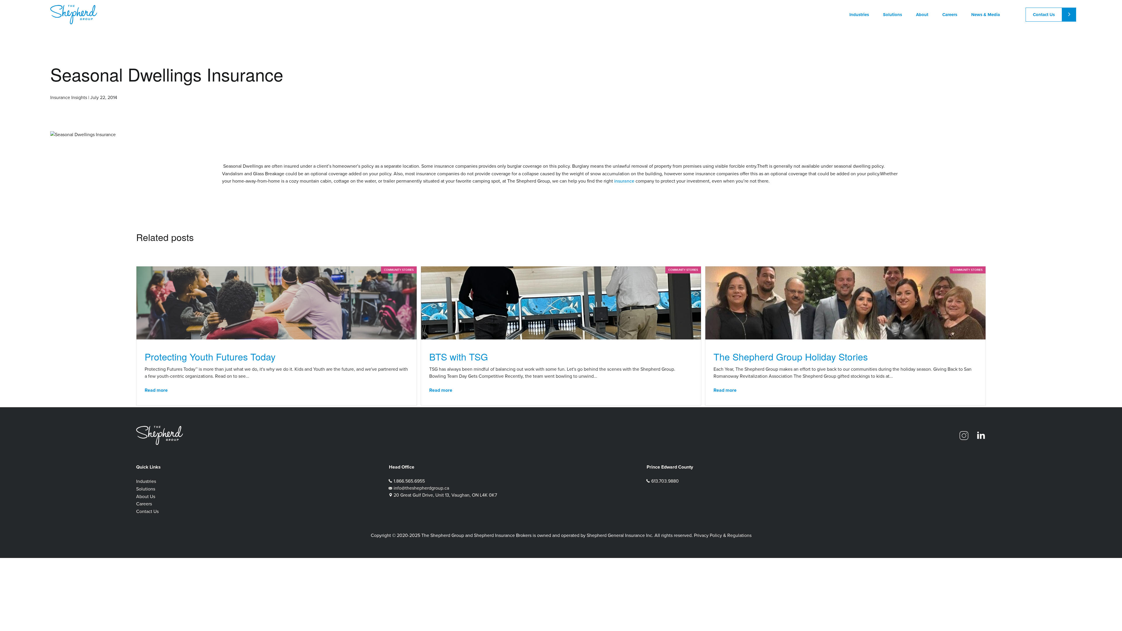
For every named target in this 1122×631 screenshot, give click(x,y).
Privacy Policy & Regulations (723, 535)
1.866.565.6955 (409, 481)
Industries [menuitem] (859, 14)
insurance (624, 181)
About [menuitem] (922, 14)
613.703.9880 (665, 481)
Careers (144, 503)
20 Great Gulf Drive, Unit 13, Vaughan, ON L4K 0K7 (445, 495)
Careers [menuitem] (949, 14)
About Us (145, 496)
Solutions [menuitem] (892, 14)
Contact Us (1044, 14)
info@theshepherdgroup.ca (421, 488)
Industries (146, 481)
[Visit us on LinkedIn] (981, 436)
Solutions (145, 489)
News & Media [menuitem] (985, 14)
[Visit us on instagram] (964, 436)
